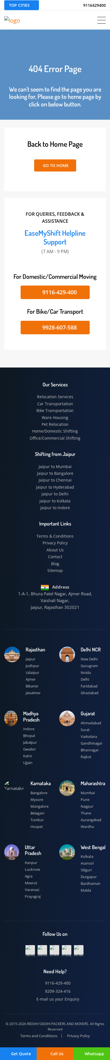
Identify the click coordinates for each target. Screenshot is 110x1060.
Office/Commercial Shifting (55, 438)
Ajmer (31, 679)
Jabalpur (30, 742)
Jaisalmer (33, 692)
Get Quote (20, 1053)
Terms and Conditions (38, 1036)
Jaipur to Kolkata (55, 501)
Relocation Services (55, 396)
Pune (85, 799)
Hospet (36, 826)
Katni (27, 755)
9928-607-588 (59, 327)
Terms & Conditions (55, 536)
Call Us (56, 1053)
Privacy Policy (55, 542)
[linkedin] (54, 950)
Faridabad (89, 686)
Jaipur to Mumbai (55, 466)
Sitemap (55, 570)
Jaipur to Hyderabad (55, 487)
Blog (55, 563)
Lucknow (32, 869)
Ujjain (27, 762)
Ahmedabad (91, 722)
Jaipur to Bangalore (55, 473)
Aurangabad (91, 819)
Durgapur (89, 876)
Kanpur (31, 862)
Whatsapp (93, 1053)
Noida (86, 672)
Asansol (87, 863)
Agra (28, 876)
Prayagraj (33, 896)
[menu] (101, 20)
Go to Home (55, 165)
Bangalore (38, 792)
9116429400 (94, 5)
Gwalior (29, 749)
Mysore (36, 799)
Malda (86, 890)
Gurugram (89, 665)
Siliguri (86, 869)
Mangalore (39, 806)
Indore (28, 728)
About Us (55, 550)
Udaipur (32, 672)
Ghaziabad (89, 692)
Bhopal (29, 735)
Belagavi (37, 813)
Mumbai (88, 792)
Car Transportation (55, 403)
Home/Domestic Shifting (55, 431)
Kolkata (87, 856)
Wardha (87, 826)
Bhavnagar (90, 749)
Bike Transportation (55, 410)
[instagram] (66, 950)
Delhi (85, 679)
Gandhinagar (91, 743)
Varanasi (32, 889)
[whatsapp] (78, 950)
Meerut (31, 882)
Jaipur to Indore (55, 507)
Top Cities (19, 5)
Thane (86, 813)
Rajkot (86, 756)
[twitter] (42, 950)
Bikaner (32, 686)
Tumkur (37, 819)
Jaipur (30, 659)
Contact (55, 556)
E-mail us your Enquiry (57, 999)
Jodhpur (32, 665)
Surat (85, 729)
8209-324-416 (57, 991)
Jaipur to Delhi (55, 493)
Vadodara (89, 736)
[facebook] (30, 950)
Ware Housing (55, 417)
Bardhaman (90, 883)
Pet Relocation (55, 424)
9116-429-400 (59, 292)
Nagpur (87, 806)
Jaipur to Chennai (55, 480)
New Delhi (89, 659)
